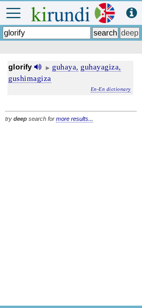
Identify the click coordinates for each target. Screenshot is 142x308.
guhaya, (65, 66)
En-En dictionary (111, 89)
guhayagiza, (100, 66)
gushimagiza (29, 78)
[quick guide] (131, 13)
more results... (74, 118)
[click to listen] (37, 67)
